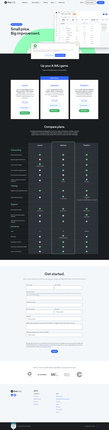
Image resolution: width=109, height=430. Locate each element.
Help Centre (59, 396)
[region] (55, 51)
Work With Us (37, 399)
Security (58, 407)
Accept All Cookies (60, 55)
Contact (58, 401)
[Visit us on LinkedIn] (12, 395)
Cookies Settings (49, 55)
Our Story (36, 396)
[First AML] (10, 2)
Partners (36, 401)
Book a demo (90, 2)
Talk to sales (24, 113)
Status (57, 412)
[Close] (77, 44)
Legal (57, 404)
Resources (62, 2)
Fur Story (36, 404)
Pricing (46, 2)
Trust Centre (59, 409)
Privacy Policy (47, 346)
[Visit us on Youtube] (15, 395)
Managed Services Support (62, 399)
